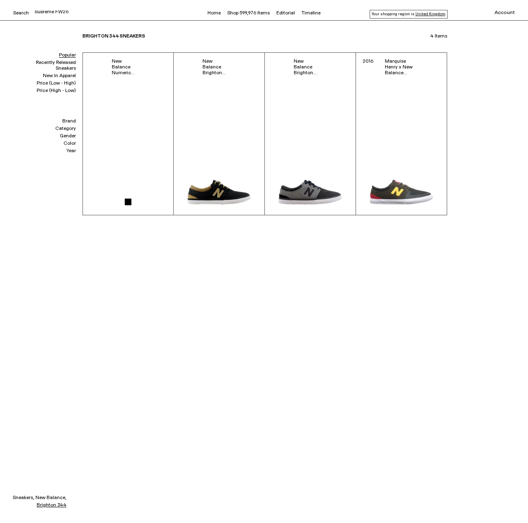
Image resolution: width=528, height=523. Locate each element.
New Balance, (50, 497)
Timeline (311, 13)
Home (214, 13)
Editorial (285, 13)
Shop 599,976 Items (248, 13)
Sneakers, (23, 497)
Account (505, 12)
